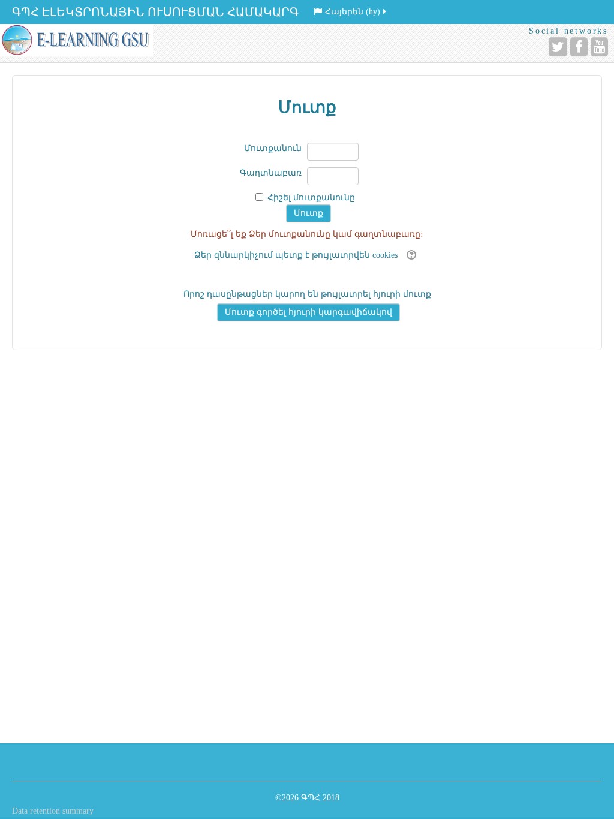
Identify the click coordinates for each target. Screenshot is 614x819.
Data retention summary (53, 810)
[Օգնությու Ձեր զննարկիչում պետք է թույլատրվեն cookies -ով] (410, 255)
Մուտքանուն (273, 148)
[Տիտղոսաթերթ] (77, 40)
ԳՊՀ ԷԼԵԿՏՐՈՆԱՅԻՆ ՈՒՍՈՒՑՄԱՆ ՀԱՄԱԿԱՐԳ (155, 12)
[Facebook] (579, 46)
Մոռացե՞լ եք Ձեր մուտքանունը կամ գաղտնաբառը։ (307, 234)
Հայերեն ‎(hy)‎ (352, 11)
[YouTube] (599, 46)
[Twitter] (558, 46)
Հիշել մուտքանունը (311, 197)
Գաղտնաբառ (271, 172)
